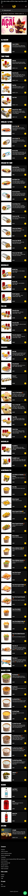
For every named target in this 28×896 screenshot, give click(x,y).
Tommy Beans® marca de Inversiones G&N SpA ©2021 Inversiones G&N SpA (13, 859)
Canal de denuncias (4, 861)
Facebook (2, 876)
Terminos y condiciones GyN (5, 855)
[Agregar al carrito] (25, 52)
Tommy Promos (11, 13)
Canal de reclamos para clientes (6, 853)
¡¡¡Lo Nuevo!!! (5, 13)
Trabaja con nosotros (4, 851)
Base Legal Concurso (4, 864)
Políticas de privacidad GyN (5, 863)
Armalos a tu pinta (18, 13)
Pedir (2, 884)
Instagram (2, 874)
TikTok (2, 878)
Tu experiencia (3, 857)
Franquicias (3, 849)
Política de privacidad (4, 868)
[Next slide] (26, 25)
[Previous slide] (2, 25)
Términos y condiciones (4, 866)
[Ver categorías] (25, 13)
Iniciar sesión (3, 886)
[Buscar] (1, 13)
